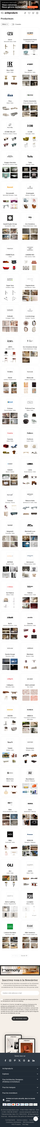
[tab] (20, 1068)
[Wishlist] (29, 13)
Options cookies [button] (22, 1120)
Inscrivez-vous (21, 1018)
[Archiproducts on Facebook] (6, 1060)
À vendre (18, 24)
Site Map (25, 1124)
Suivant (23, 955)
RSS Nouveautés (28, 1122)
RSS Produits (16, 1124)
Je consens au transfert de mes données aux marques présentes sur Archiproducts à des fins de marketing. (19, 1000)
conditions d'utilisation (28, 1004)
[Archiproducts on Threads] (24, 1060)
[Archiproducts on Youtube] (29, 1060)
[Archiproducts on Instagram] (10, 1060)
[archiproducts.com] (11, 13)
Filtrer (4, 24)
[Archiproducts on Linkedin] (33, 1060)
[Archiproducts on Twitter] (19, 1060)
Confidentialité (10, 1120)
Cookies (32, 1120)
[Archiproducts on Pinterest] (15, 1060)
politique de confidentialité (8, 1006)
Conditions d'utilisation (13, 1122)
